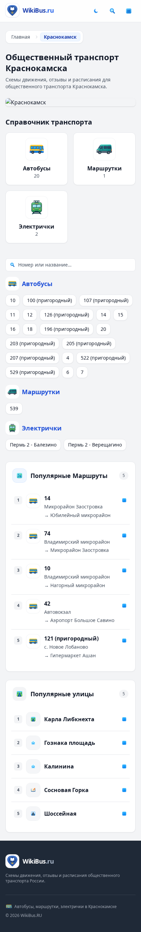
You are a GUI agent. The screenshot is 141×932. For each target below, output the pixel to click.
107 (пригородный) (106, 300)
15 (120, 314)
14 (103, 314)
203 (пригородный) (32, 343)
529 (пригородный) (32, 372)
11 (12, 314)
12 (30, 314)
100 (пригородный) (49, 300)
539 (14, 408)
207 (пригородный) (32, 357)
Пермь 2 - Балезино (33, 444)
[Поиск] (112, 11)
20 (103, 329)
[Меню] (129, 11)
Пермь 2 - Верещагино (95, 444)
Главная (20, 37)
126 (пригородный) (66, 314)
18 (30, 329)
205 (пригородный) (88, 343)
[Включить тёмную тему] (96, 11)
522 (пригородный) (103, 357)
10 (12, 300)
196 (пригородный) (66, 329)
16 (12, 329)
